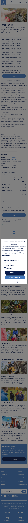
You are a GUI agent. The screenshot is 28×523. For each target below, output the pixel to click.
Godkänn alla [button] (15, 273)
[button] (21, 282)
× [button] (24, 242)
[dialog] (14, 261)
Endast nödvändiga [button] (15, 277)
